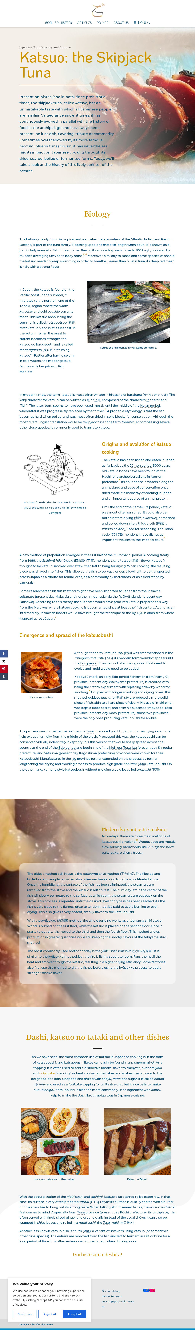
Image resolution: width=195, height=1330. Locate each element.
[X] (4, 661)
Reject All (50, 1314)
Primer (103, 23)
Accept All (75, 1314)
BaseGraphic (38, 1324)
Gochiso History (58, 23)
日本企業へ (142, 23)
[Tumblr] (4, 676)
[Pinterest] (4, 669)
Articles (84, 23)
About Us (121, 23)
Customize (25, 1314)
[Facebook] (4, 653)
